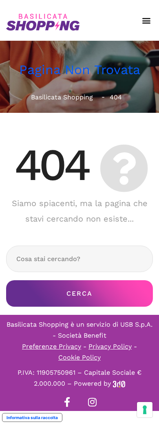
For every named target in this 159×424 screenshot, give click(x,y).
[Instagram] (92, 402)
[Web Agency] (119, 383)
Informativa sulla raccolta (32, 417)
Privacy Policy (110, 346)
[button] (146, 20)
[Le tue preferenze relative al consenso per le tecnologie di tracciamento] (144, 409)
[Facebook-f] (67, 402)
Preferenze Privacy (51, 346)
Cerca (79, 293)
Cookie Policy (79, 357)
